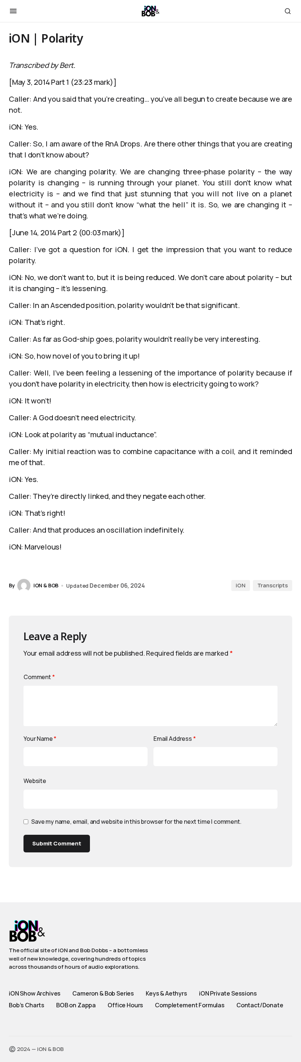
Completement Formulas (190, 1005)
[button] (13, 11)
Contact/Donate (259, 1005)
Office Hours (125, 1005)
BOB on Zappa (76, 1005)
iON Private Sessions (228, 993)
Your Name (40, 739)
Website (34, 781)
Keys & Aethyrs (166, 993)
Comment (39, 677)
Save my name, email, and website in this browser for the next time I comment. (136, 822)
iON (241, 585)
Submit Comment (56, 843)
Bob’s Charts (26, 1005)
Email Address (174, 739)
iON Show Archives (35, 993)
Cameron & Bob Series (103, 993)
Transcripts (272, 585)
